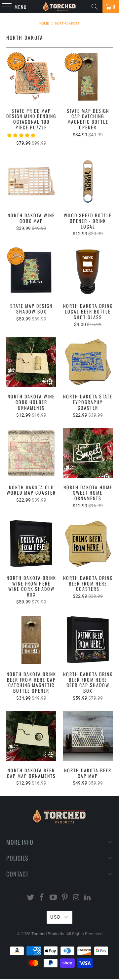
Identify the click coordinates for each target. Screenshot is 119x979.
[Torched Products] (59, 6)
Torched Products (47, 933)
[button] (21, 135)
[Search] (94, 6)
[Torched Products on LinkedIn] (88, 898)
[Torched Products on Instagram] (76, 898)
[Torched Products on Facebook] (42, 898)
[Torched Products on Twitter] (30, 898)
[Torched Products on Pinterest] (65, 898)
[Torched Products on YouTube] (54, 898)
